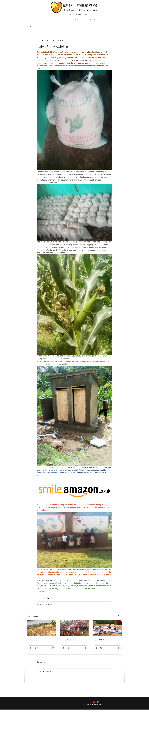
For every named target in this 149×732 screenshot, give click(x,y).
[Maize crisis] (41, 628)
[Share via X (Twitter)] (43, 598)
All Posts (29, 26)
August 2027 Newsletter (71, 640)
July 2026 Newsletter (103, 640)
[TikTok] (91, 701)
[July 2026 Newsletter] (107, 628)
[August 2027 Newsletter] (74, 628)
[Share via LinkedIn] (48, 598)
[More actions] (111, 40)
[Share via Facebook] (38, 598)
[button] (86, 19)
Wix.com (100, 706)
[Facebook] (97, 701)
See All (120, 616)
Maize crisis (33, 640)
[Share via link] (53, 598)
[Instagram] (94, 701)
